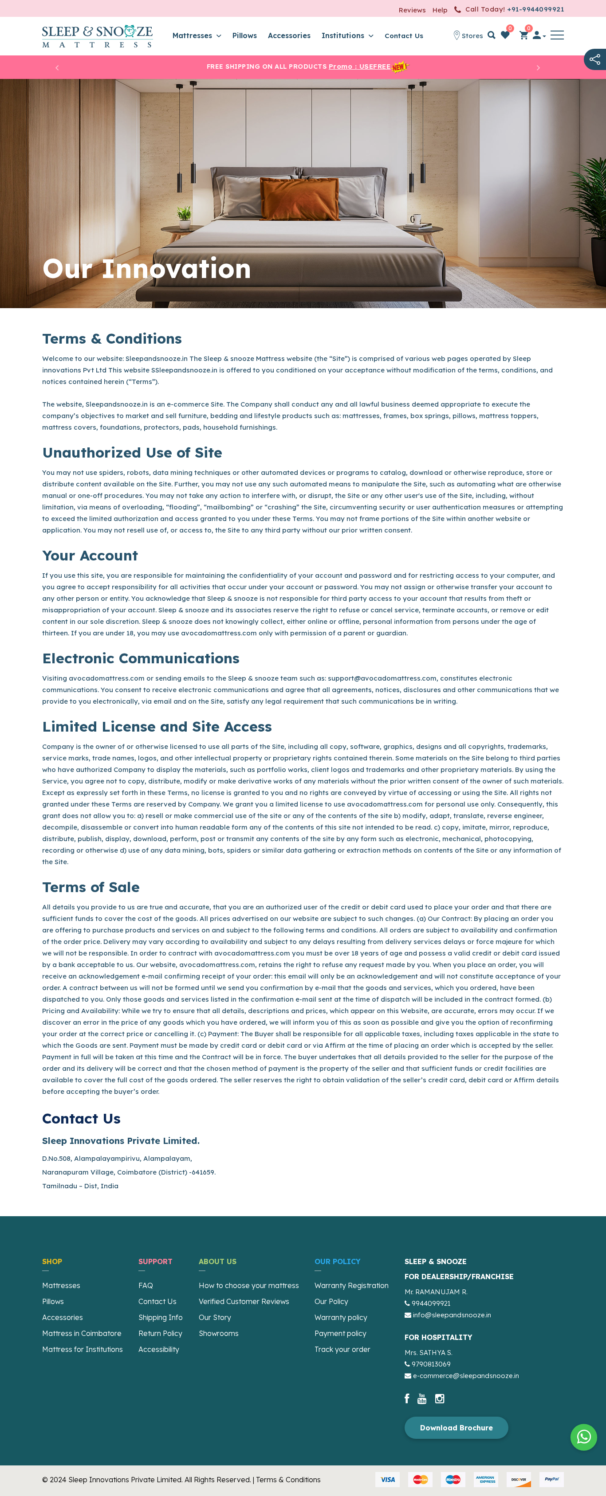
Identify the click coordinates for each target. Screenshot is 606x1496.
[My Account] (539, 36)
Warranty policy (341, 1317)
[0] (505, 36)
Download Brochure (456, 1427)
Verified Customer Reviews (244, 1301)
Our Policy (331, 1301)
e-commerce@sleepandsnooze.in (466, 1375)
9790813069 (431, 1364)
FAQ (145, 1285)
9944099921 (431, 1303)
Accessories (289, 35)
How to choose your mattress (249, 1285)
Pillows (244, 35)
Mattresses (193, 35)
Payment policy (340, 1333)
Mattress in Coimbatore (82, 1333)
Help (440, 10)
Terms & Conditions (288, 1479)
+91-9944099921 (535, 9)
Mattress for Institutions (82, 1349)
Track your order (342, 1349)
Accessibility (158, 1349)
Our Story (215, 1317)
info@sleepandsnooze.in (452, 1315)
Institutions (344, 35)
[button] (557, 36)
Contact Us (404, 35)
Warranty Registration (352, 1285)
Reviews (412, 10)
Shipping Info (160, 1317)
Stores (471, 35)
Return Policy (160, 1333)
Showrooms (219, 1333)
